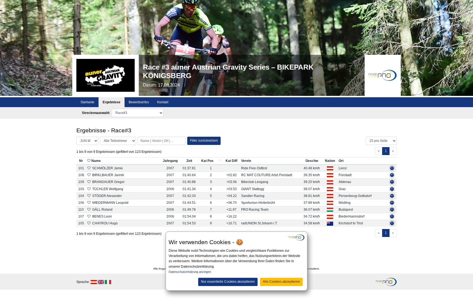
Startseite (87, 102)
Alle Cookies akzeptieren (281, 282)
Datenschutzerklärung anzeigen (190, 271)
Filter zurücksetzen (204, 140)
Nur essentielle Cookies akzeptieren (228, 282)
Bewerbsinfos (139, 102)
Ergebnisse (111, 102)
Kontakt (162, 102)
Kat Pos (207, 161)
